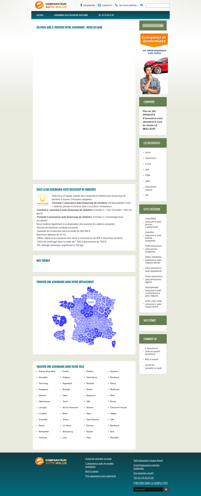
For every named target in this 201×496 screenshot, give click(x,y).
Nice (112, 431)
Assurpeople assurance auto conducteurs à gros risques (153, 291)
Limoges (43, 407)
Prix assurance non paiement (100, 476)
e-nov (148, 164)
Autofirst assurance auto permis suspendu (153, 236)
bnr (147, 195)
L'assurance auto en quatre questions (71, 14)
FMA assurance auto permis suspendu (153, 249)
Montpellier (44, 431)
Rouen (89, 389)
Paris (88, 437)
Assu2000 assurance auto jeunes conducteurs (153, 222)
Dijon (88, 413)
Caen (65, 395)
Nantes (89, 431)
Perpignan (43, 389)
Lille (112, 419)
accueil (40, 14)
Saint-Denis (91, 377)
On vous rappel (128, 5)
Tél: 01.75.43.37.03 (106, 14)
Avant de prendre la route (98, 459)
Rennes (90, 425)
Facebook (89, 5)
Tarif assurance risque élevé (148, 460)
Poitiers (89, 371)
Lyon (65, 437)
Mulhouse (114, 389)
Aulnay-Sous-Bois (47, 371)
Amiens (89, 407)
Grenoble (43, 419)
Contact (107, 5)
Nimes (113, 401)
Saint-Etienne (92, 419)
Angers (113, 413)
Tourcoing (43, 383)
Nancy (113, 383)
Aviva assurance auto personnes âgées (154, 279)
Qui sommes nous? (143, 473)
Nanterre (114, 371)
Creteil (66, 371)
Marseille (114, 437)
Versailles (43, 377)
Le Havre (67, 425)
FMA (147, 175)
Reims (42, 425)
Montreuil (114, 377)
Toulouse (43, 437)
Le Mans (43, 413)
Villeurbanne (44, 401)
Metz (112, 395)
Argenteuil (67, 383)
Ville (88, 401)
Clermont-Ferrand (118, 407)
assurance (150, 158)
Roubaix (90, 383)
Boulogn (66, 389)
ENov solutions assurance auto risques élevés (153, 260)
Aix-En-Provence (70, 407)
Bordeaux (114, 425)
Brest (65, 413)
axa (147, 169)
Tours (65, 401)
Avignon (66, 377)
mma (147, 152)
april (147, 181)
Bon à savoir (151, 359)
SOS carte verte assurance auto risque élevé (153, 304)
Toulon (66, 419)
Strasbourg (68, 431)
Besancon (91, 395)
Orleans (42, 395)
